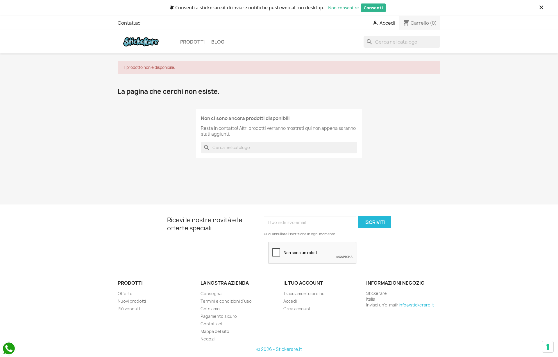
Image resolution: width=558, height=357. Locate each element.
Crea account (297, 308)
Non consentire (343, 7)
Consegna (211, 293)
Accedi (290, 301)
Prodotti (192, 42)
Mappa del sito (215, 331)
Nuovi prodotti (132, 301)
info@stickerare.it (416, 305)
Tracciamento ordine (304, 293)
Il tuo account (303, 283)
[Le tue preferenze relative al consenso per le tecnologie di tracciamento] (547, 346)
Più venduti (129, 308)
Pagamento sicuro (219, 316)
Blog (217, 42)
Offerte (125, 293)
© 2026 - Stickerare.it (279, 349)
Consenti (373, 7)
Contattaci (130, 23)
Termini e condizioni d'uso (226, 301)
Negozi (207, 339)
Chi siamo (210, 308)
